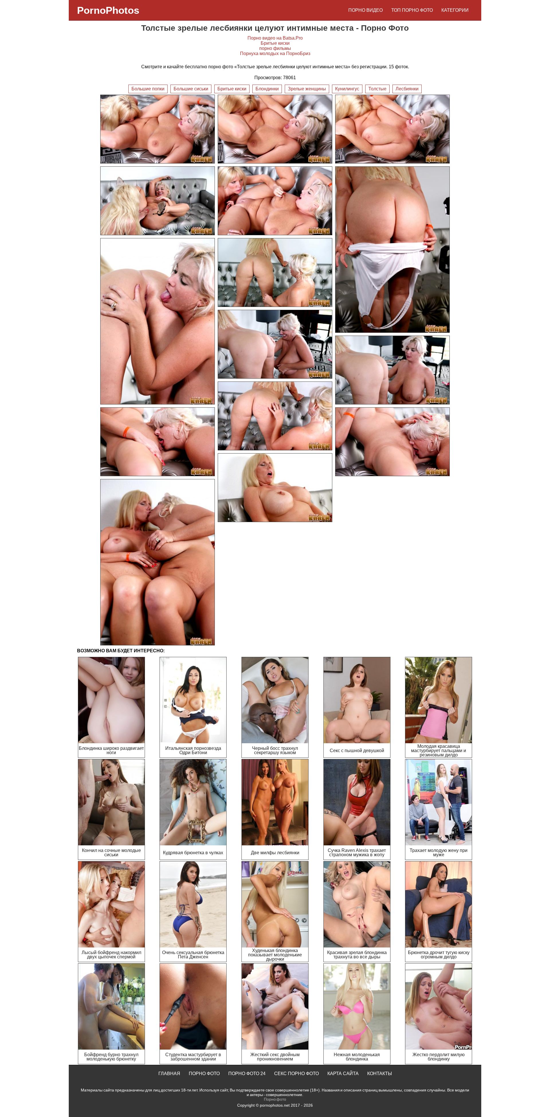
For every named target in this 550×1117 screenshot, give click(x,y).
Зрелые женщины (307, 88)
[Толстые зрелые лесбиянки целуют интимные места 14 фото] (275, 488)
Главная (169, 1073)
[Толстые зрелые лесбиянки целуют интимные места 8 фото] (275, 272)
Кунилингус (347, 88)
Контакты (379, 1073)
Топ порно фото (412, 10)
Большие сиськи (191, 88)
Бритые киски (275, 43)
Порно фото (204, 1073)
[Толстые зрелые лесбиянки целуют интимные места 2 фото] (275, 129)
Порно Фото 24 (247, 1073)
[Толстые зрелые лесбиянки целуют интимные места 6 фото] (392, 249)
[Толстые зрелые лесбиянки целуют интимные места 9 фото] (275, 344)
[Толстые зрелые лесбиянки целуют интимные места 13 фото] (392, 442)
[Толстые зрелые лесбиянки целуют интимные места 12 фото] (158, 442)
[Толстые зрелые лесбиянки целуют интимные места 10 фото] (392, 370)
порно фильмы (275, 48)
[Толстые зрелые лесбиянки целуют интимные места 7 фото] (158, 321)
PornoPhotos (108, 10)
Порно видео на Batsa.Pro (275, 38)
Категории (455, 10)
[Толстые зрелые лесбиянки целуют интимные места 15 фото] (158, 562)
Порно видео (365, 10)
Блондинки (267, 88)
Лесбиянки (407, 88)
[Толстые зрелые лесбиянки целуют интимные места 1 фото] (158, 129)
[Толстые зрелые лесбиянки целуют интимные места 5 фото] (275, 201)
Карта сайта (343, 1073)
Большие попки (147, 88)
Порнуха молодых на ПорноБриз (275, 53)
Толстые (377, 88)
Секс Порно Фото (296, 1073)
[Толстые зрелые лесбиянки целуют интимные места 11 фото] (275, 416)
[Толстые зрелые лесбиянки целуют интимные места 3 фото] (392, 129)
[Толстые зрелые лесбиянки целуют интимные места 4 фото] (158, 201)
